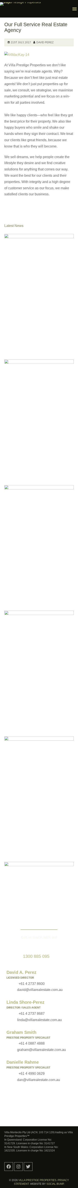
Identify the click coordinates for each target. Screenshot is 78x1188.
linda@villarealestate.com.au (39, 1020)
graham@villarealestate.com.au (41, 1050)
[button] (74, 8)
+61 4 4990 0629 (32, 1073)
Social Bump (55, 1183)
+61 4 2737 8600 (32, 984)
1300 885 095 (36, 956)
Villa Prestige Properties (37, 1180)
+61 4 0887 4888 (32, 1043)
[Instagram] (18, 1166)
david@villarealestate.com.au (40, 990)
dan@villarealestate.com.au (38, 1080)
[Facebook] (8, 1166)
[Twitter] (28, 1166)
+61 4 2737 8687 (32, 1013)
